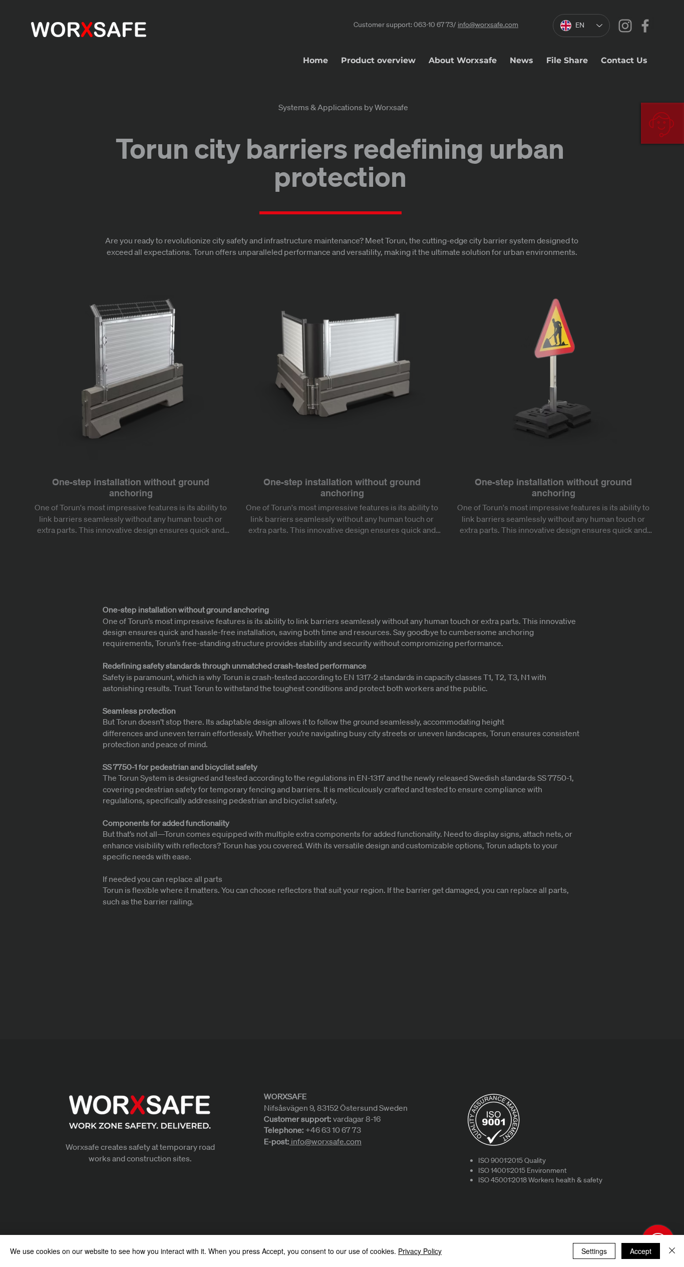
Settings (594, 1251)
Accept (640, 1251)
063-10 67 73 (433, 24)
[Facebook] (645, 26)
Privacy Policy (420, 1251)
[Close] (672, 1251)
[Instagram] (625, 26)
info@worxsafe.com (488, 24)
